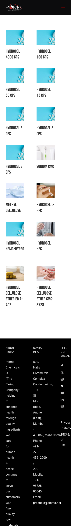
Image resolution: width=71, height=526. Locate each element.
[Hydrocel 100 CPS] (46, 33)
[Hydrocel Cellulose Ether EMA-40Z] (15, 269)
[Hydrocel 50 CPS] (15, 71)
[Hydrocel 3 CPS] (15, 148)
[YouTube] (62, 392)
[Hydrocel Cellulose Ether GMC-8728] (46, 269)
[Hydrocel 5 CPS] (46, 109)
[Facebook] (62, 365)
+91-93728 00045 (37, 485)
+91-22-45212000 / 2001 (40, 458)
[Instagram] (62, 379)
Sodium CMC (45, 166)
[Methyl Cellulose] (15, 186)
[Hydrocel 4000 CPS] (15, 33)
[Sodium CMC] (46, 148)
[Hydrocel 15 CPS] (46, 71)
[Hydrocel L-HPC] (46, 186)
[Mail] (62, 406)
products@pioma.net (47, 503)
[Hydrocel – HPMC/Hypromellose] (15, 224)
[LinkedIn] (62, 399)
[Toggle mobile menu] (63, 6)
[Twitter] (62, 372)
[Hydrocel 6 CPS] (15, 109)
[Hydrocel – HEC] (46, 224)
